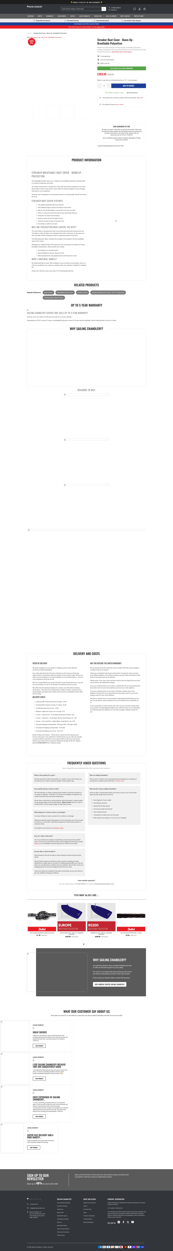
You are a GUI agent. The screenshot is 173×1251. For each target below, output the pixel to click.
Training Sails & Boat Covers (53, 298)
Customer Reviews (62, 1206)
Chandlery (50, 16)
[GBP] (134, 9)
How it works (119, 104)
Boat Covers (48, 292)
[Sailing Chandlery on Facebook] (123, 1222)
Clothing (30, 16)
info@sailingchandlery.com (104, 884)
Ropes (40, 16)
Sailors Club (100, 27)
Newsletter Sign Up (62, 1216)
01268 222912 (116, 8)
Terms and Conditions (63, 1232)
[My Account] (139, 9)
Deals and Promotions (89, 1202)
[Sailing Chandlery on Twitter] (128, 1222)
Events (85, 1206)
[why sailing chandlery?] (57, 972)
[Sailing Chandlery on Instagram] (119, 1222)
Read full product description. (122, 52)
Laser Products (84, 16)
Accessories (62, 16)
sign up (36, 843)
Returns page (59, 828)
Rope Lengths (125, 16)
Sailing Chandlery (37, 1247)
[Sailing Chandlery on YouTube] (132, 1222)
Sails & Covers (111, 16)
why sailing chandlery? (109, 959)
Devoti (72, 16)
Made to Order (82, 292)
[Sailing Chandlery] (34, 7)
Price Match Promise (63, 1219)
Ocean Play (98, 16)
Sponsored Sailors (62, 1225)
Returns (59, 1222)
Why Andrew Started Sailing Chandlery (109, 984)
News (85, 1212)
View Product (39, 1046)
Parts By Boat (139, 16)
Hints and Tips (87, 1209)
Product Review (87, 1219)
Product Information (89, 1216)
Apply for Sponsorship (63, 1229)
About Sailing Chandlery (63, 1202)
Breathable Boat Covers (65, 292)
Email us (114, 10)
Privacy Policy (61, 1235)
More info (140, 98)
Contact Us (60, 1209)
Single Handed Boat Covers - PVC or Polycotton (108, 292)
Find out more (119, 781)
